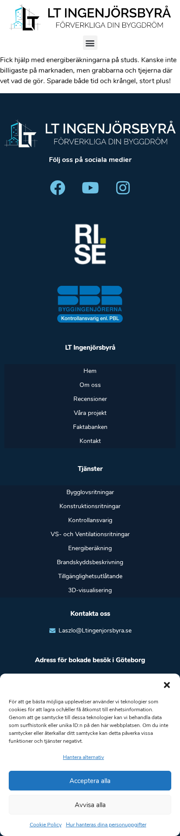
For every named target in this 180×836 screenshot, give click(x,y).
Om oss (90, 385)
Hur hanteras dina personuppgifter (106, 824)
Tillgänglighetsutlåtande (90, 576)
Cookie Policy (46, 824)
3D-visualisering (90, 590)
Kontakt (90, 441)
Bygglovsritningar (90, 492)
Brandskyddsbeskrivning (90, 562)
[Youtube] (90, 187)
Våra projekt (90, 413)
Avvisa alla (90, 805)
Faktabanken (90, 427)
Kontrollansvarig (90, 520)
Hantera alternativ (83, 757)
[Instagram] (122, 187)
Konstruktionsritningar (90, 506)
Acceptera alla (90, 780)
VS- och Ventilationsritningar (90, 534)
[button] (167, 684)
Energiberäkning (90, 548)
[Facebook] (57, 187)
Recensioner (90, 399)
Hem (90, 371)
